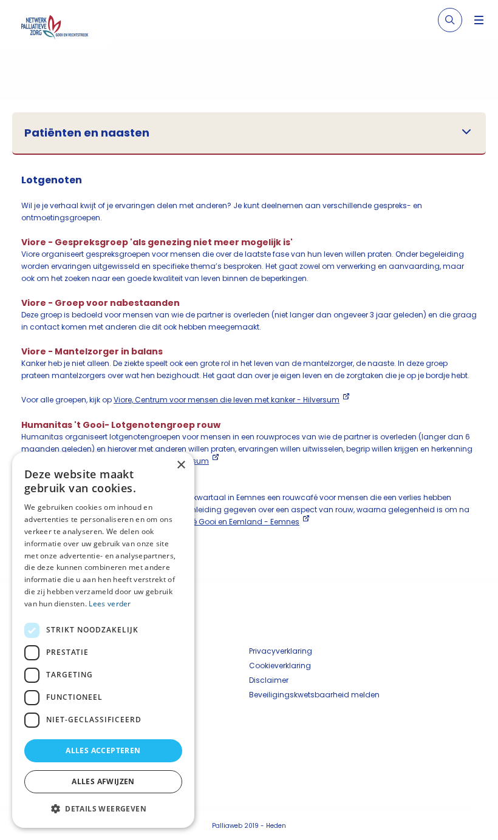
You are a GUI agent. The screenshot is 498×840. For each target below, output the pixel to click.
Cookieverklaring (280, 665)
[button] (103, 808)
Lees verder (110, 603)
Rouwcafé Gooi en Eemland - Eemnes (229, 522)
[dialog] (103, 640)
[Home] (60, 29)
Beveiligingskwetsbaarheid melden (314, 694)
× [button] (180, 465)
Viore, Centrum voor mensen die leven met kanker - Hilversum (226, 400)
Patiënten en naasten (86, 133)
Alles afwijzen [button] (103, 781)
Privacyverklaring (280, 651)
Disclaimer (268, 680)
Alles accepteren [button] (103, 750)
